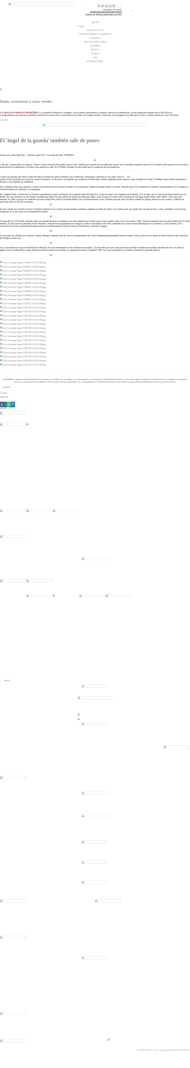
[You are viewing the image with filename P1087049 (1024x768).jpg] (23, 332)
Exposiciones (95, 61)
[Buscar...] (117, 6)
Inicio (95, 22)
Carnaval (95, 38)
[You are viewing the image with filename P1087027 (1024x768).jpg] (23, 303)
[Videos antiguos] (110, 6)
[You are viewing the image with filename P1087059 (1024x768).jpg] (23, 356)
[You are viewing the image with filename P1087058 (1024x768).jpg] (23, 352)
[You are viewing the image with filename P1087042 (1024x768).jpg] (23, 323)
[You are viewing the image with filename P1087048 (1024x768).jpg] (23, 328)
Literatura (116, 68)
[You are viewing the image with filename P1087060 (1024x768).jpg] (23, 360)
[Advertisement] (66, 464)
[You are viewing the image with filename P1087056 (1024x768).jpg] (23, 348)
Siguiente (4, 397)
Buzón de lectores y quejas (151, 72)
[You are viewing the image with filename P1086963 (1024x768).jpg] (23, 291)
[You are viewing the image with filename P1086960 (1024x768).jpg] (23, 283)
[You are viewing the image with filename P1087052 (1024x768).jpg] (23, 340)
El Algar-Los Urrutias (69, 70)
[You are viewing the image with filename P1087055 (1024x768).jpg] (23, 344)
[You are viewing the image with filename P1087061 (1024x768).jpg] (23, 364)
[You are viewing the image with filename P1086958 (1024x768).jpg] (23, 274)
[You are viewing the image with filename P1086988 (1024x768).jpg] (23, 295)
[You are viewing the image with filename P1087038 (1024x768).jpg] (23, 315)
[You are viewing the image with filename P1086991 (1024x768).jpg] (23, 299)
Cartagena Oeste (38, 78)
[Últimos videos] (107, 6)
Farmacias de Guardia (94, 68)
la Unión (64, 78)
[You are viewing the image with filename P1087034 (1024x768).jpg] (23, 307)
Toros (115, 72)
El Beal (64, 74)
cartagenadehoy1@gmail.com (112, 9)
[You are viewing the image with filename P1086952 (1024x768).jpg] (23, 270)
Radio (115, 79)
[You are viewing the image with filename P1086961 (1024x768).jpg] (23, 287)
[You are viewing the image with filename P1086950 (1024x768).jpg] (23, 262)
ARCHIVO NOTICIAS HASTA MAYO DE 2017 (106, 12)
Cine (95, 57)
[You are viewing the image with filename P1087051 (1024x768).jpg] (23, 336)
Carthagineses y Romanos (95, 34)
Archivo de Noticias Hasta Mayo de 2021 (103, 14)
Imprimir (6, 387)
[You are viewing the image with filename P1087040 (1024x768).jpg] (23, 319)
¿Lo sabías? (147, 76)
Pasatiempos (91, 72)
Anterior (3, 393)
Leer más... (5, 120)
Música (95, 49)
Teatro (95, 53)
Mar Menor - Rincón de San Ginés (11, 70)
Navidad (95, 46)
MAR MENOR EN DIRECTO (9, 74)
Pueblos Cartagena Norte (41, 74)
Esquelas (90, 76)
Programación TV (119, 76)
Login (81, 26)
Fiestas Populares (95, 42)
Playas (2, 78)
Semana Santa (95, 30)
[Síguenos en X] (103, 6)
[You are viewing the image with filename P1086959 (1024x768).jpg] (23, 279)
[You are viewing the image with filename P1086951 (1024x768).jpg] (23, 266)
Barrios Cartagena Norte (40, 70)
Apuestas (146, 68)
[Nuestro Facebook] (99, 6)
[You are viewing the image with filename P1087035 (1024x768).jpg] (23, 311)
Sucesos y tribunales (149, 79)
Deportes (90, 79)
